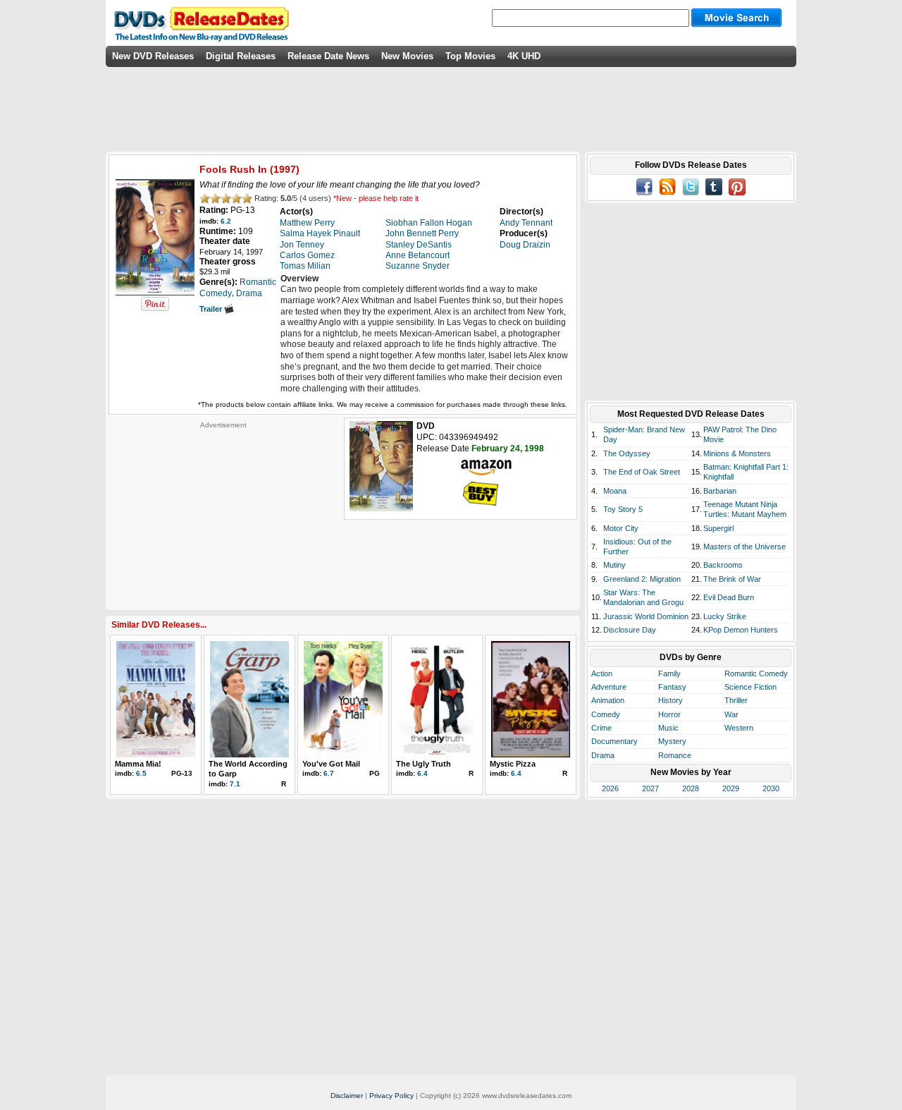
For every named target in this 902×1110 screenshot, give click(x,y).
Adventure (608, 687)
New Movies (407, 56)
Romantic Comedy (756, 673)
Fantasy (672, 687)
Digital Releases (241, 56)
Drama (602, 755)
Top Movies (470, 56)
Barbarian (719, 491)
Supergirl (718, 528)
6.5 (141, 773)
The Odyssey (626, 453)
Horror (669, 714)
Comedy (605, 714)
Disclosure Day (629, 630)
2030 (770, 788)
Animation (607, 700)
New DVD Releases (153, 56)
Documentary (614, 741)
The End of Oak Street (641, 472)
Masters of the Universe (744, 546)
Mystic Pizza (513, 764)
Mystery (672, 741)
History (670, 700)
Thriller (736, 700)
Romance (674, 755)
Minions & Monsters (737, 453)
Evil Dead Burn (728, 597)
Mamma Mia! (138, 764)
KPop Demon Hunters (740, 630)
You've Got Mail (331, 764)
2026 (610, 788)
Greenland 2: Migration (642, 579)
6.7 (328, 773)
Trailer (211, 309)
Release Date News (328, 56)
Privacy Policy (391, 1095)
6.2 (226, 221)
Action (601, 673)
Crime (601, 728)
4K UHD (523, 56)
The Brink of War (732, 579)
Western (738, 728)
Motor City (620, 528)
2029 (730, 788)
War (731, 714)
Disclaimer (346, 1095)
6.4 (422, 773)
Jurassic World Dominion (645, 616)
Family (669, 673)
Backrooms (723, 565)
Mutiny (614, 565)
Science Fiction (750, 687)
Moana (614, 491)
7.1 (235, 784)
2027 (650, 788)
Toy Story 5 (623, 509)
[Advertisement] (223, 517)
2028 (690, 788)
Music (668, 728)
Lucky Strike (724, 616)
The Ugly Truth (423, 764)
